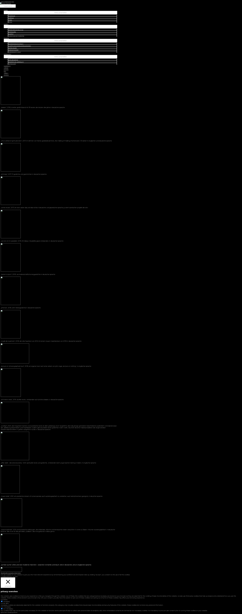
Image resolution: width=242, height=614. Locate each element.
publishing (7, 66)
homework (12, 64)
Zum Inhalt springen (7, 2)
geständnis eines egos (15, 30)
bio (5, 71)
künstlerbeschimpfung (15, 44)
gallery (6, 73)
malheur (11, 18)
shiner (10, 22)
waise (10, 20)
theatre (6, 38)
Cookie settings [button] (6, 576)
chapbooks (12, 32)
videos (6, 68)
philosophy (7, 54)
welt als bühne (13, 60)
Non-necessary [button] (6, 607)
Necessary (6, 601)
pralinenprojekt (13, 50)
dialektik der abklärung (16, 62)
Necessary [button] (4, 599)
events (6, 69)
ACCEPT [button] (15, 576)
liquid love (11, 16)
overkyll (10, 34)
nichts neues (12, 48)
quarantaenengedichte (16, 36)
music (6, 10)
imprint (6, 75)
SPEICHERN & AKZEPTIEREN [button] (9, 612)
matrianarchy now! (14, 52)
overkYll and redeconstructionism (19, 46)
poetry (6, 24)
